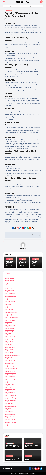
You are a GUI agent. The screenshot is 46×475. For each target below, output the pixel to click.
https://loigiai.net (8, 393)
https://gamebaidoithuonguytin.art (12, 334)
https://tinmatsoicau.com (10, 301)
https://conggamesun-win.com (11, 325)
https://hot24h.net (8, 387)
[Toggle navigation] (4, 1)
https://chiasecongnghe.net (10, 373)
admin (9, 19)
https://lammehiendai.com (10, 392)
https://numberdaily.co (9, 397)
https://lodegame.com (9, 350)
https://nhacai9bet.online (10, 354)
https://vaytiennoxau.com (10, 419)
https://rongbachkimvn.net (10, 296)
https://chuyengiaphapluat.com (11, 374)
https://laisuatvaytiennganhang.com (12, 390)
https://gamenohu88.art (9, 339)
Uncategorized (8, 10)
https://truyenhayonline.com (10, 416)
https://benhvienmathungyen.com (12, 370)
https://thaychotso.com (10, 358)
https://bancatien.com (9, 311)
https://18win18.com (9, 287)
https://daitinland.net (9, 381)
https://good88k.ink (9, 342)
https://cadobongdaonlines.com (11, 317)
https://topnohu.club (9, 304)
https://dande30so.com (9, 326)
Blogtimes (26, 473)
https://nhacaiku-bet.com (10, 336)
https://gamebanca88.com (10, 338)
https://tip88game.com (9, 328)
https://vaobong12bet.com (10, 315)
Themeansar (32, 473)
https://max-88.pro (9, 352)
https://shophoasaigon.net (10, 398)
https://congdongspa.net (10, 378)
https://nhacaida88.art (9, 331)
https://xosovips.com (9, 323)
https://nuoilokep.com (9, 357)
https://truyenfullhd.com (10, 414)
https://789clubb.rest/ (9, 278)
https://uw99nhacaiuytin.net (10, 319)
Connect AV (22, 2)
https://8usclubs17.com (9, 290)
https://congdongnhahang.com (11, 376)
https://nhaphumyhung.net (10, 395)
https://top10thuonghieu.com (11, 413)
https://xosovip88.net (9, 295)
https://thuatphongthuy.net (10, 406)
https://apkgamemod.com (10, 360)
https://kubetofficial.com (10, 347)
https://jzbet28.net (8, 344)
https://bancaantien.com (10, 303)
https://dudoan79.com (9, 330)
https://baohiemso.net (9, 365)
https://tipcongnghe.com (10, 411)
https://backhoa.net (9, 362)
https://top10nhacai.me (9, 291)
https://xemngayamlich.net (10, 422)
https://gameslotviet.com (10, 341)
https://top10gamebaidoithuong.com (12, 355)
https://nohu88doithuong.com (11, 306)
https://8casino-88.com (9, 288)
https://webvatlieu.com (9, 421)
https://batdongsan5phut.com (11, 368)
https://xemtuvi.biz (8, 424)
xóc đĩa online (7, 273)
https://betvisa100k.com (10, 371)
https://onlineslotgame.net (10, 293)
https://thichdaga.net (9, 298)
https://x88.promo (8, 322)
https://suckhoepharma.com (10, 400)
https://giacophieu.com (9, 384)
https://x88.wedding (9, 309)
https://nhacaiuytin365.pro (10, 320)
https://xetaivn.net (8, 425)
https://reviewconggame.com (11, 299)
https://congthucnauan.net (10, 379)
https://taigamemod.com (10, 401)
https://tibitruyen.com (9, 408)
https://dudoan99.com (9, 333)
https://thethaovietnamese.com (11, 405)
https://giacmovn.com (9, 382)
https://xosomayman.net (10, 307)
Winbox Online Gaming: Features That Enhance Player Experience (13, 447)
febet (6, 284)
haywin (6, 275)
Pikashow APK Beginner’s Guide (23, 262)
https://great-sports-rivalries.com (12, 385)
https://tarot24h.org (9, 403)
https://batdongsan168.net (10, 366)
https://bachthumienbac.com (11, 312)
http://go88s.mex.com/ (9, 283)
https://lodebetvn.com (9, 349)
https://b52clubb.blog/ (9, 280)
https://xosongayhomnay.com (11, 314)
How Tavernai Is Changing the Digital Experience (13, 458)
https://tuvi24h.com (9, 417)
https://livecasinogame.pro (10, 346)
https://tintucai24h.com (10, 409)
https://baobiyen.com (9, 363)
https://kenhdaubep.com (10, 389)
